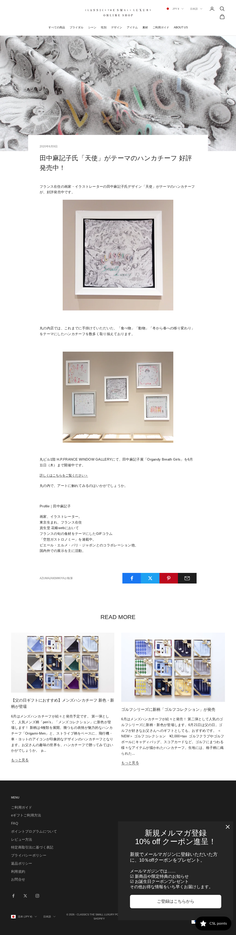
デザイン (116, 27)
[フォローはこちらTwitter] (25, 895)
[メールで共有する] (187, 578)
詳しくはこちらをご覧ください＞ (64, 475)
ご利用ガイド (161, 27)
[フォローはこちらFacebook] (13, 895)
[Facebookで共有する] (132, 578)
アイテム (132, 27)
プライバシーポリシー (28, 855)
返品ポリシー (21, 863)
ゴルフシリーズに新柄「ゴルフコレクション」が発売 (168, 709)
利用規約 (18, 871)
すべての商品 (56, 27)
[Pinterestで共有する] (169, 578)
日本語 (194, 8)
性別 (103, 27)
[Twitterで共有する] (150, 578)
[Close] (227, 826)
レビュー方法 (21, 839)
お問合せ (18, 879)
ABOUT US (181, 27)
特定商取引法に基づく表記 (32, 847)
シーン (92, 27)
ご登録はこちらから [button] (175, 901)
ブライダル (76, 27)
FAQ (14, 823)
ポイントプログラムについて (34, 831)
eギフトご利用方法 (26, 815)
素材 (145, 27)
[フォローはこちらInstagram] (37, 895)
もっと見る (20, 760)
